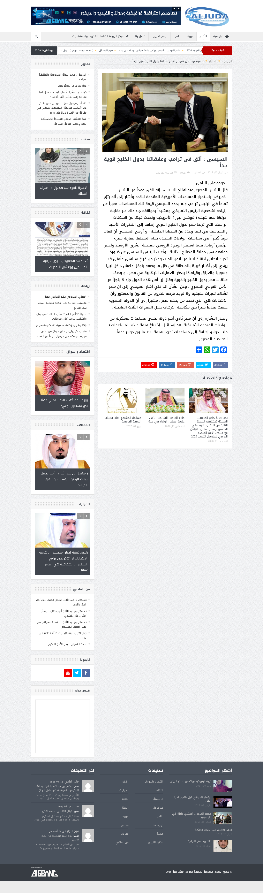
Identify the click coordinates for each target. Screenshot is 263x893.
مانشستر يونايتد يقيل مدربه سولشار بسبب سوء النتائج (62, 305)
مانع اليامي (72, 781)
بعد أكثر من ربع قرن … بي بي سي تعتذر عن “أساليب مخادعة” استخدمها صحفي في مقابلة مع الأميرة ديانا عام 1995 (62, 107)
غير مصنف (157, 825)
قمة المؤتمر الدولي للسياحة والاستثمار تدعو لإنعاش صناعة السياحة (64, 121)
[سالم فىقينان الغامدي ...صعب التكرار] (88, 811)
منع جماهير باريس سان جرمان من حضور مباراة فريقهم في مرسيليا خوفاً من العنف (62, 333)
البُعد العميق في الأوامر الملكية (213, 829)
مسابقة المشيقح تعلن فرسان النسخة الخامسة (123, 419)
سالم (76, 806)
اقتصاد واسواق (154, 781)
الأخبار (203, 36)
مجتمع (124, 825)
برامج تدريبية (159, 36)
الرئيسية (218, 36)
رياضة (125, 807)
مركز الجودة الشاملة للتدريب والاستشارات (97, 36)
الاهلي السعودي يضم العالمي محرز (66, 296)
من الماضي (121, 842)
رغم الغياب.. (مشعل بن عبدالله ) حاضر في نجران (63, 635)
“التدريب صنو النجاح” (199, 841)
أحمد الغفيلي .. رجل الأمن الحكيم (67, 644)
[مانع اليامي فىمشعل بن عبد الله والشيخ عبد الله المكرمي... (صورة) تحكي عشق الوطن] (88, 786)
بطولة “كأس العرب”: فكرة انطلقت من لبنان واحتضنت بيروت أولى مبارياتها (61, 316)
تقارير (125, 798)
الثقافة (159, 790)
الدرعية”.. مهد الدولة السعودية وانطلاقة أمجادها (63, 77)
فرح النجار (73, 831)
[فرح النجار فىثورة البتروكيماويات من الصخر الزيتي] (88, 835)
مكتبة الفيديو (155, 842)
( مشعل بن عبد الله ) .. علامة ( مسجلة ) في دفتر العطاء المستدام (62, 624)
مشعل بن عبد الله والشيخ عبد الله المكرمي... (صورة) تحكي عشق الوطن (57, 788)
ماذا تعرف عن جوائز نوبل (72, 85)
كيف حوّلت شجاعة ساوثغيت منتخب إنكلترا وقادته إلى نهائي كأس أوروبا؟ (63, 94)
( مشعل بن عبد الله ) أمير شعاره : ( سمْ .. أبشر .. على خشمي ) (63, 613)
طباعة (183, 172)
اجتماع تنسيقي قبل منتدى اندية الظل (192, 799)
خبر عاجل (158, 807)
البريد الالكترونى (164, 172)
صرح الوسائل (139, 50)
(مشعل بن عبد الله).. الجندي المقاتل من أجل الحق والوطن (61, 602)
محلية (160, 833)
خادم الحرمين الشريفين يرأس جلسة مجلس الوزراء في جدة (183, 50)
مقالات (124, 833)
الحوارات (123, 790)
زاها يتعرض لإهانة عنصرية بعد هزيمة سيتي (61, 325)
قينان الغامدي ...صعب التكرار (57, 811)
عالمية (177, 36)
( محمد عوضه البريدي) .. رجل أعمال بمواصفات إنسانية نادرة (95, 50)
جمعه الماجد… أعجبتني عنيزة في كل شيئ (191, 815)
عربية (190, 36)
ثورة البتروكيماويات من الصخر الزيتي (190, 781)
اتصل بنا (140, 36)
